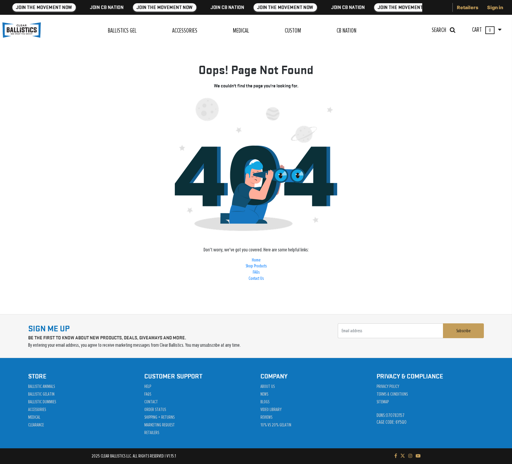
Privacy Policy (388, 386)
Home (256, 260)
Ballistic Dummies (42, 401)
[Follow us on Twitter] (402, 456)
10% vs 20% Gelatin (275, 425)
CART (482, 30)
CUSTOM (293, 31)
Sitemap (383, 401)
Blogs (264, 401)
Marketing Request (159, 425)
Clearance (36, 425)
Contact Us (256, 278)
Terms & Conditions (392, 394)
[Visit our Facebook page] (395, 456)
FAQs (256, 272)
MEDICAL (241, 31)
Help (147, 386)
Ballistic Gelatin (41, 394)
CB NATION (346, 31)
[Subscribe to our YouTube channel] (418, 456)
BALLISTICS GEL (122, 31)
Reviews (266, 417)
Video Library (270, 409)
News (264, 394)
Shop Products (256, 266)
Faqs (147, 394)
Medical (34, 417)
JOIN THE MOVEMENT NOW (43, 7)
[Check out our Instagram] (410, 456)
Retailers (467, 7)
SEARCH (439, 30)
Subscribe (463, 330)
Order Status (155, 409)
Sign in (495, 7)
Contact (151, 401)
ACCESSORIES (184, 31)
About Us (267, 386)
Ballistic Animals (41, 386)
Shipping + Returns (159, 417)
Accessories (37, 409)
